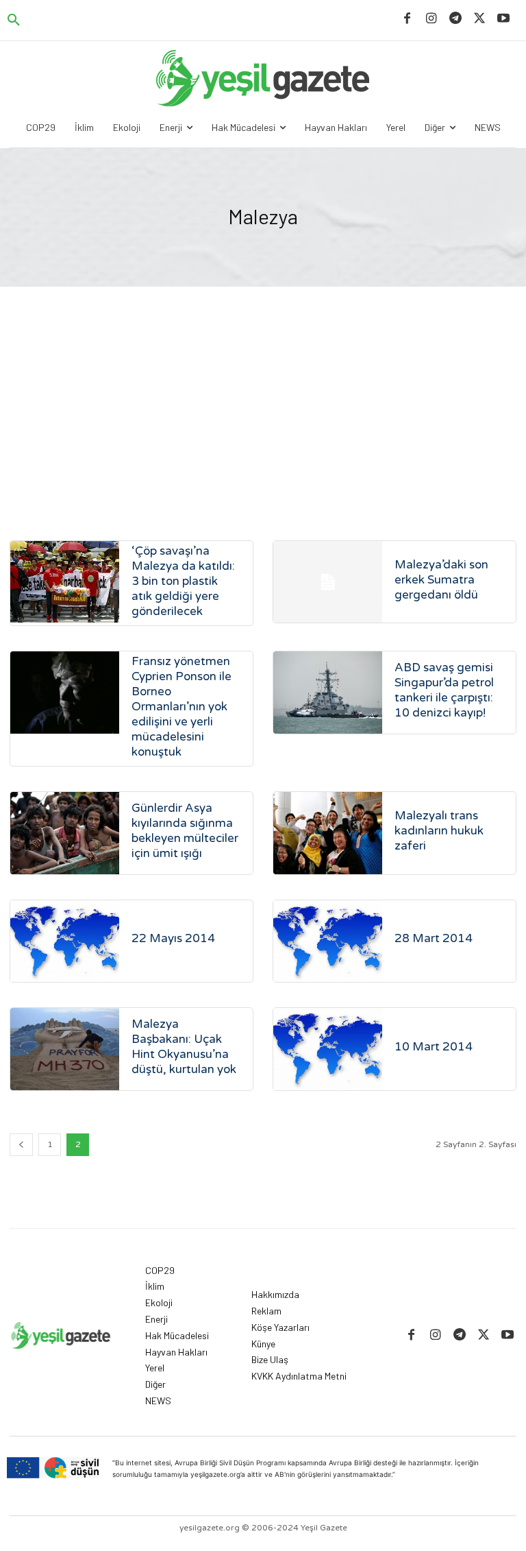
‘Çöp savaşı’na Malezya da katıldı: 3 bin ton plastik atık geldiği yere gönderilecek (183, 581)
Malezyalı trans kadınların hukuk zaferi (439, 830)
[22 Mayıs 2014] (64, 941)
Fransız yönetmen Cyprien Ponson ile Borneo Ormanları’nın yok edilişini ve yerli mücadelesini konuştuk (181, 706)
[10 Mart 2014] (327, 1049)
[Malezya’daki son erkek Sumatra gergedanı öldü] (327, 582)
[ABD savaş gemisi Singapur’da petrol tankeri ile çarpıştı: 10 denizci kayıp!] (327, 692)
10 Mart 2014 (433, 1046)
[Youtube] (503, 18)
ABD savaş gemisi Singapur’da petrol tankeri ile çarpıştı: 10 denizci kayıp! (444, 690)
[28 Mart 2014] (327, 941)
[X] (479, 18)
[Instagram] (431, 18)
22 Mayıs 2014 (173, 938)
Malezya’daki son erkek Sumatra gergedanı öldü (441, 579)
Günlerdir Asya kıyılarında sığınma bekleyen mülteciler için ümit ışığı (185, 831)
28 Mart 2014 (433, 938)
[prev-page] (21, 1144)
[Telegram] (455, 18)
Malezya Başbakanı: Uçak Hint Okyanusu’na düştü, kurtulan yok (184, 1047)
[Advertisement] (263, 389)
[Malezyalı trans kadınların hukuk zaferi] (327, 833)
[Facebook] (407, 18)
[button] (13, 20)
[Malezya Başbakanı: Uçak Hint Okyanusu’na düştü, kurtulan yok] (64, 1049)
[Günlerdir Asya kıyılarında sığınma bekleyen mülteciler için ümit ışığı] (64, 833)
